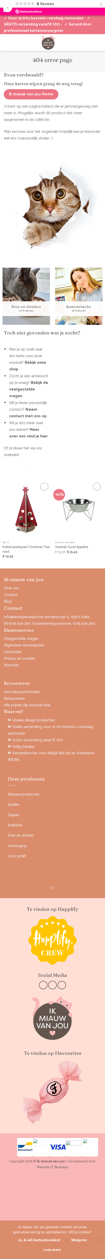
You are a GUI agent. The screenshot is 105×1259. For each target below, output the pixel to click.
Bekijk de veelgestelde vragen (28, 389)
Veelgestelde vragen (21, 638)
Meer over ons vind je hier (28, 433)
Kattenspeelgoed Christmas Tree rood (26, 549)
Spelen (13, 804)
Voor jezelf (17, 856)
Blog (8, 601)
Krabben (15, 825)
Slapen (13, 815)
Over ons (11, 588)
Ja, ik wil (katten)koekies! (39, 1240)
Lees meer (52, 1250)
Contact (11, 594)
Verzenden (13, 651)
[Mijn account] (6, 42)
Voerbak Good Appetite (71, 547)
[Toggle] (94, 805)
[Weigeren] (98, 1241)
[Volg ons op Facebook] (43, 985)
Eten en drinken (21, 835)
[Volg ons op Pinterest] (62, 985)
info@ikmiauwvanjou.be (23, 617)
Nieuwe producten (23, 794)
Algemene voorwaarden (24, 645)
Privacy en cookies (19, 658)
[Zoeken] (22, 468)
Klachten (11, 665)
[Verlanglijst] (15, 42)
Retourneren (14, 698)
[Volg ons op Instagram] (52, 985)
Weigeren (79, 1240)
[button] (81, 42)
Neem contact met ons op (28, 413)
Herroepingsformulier (22, 692)
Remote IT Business (52, 1167)
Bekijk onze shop (27, 366)
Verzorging (17, 845)
